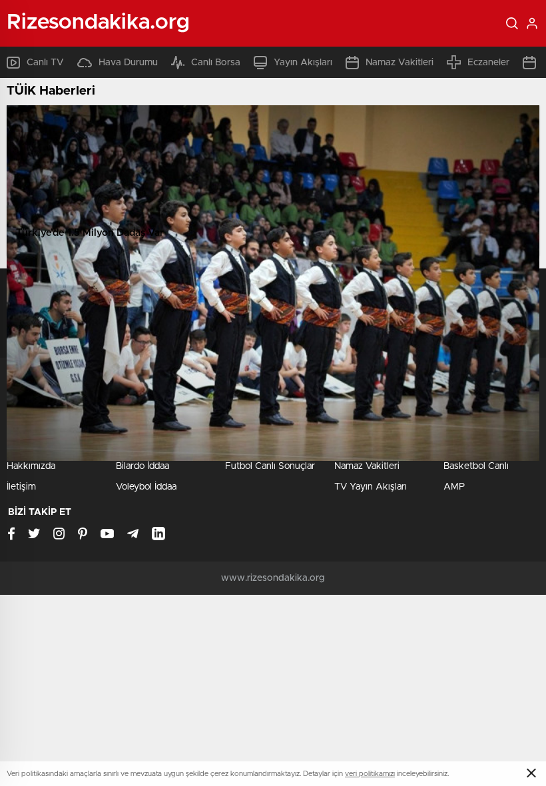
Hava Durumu (128, 62)
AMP (454, 487)
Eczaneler (488, 62)
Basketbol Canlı (476, 466)
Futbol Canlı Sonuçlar (270, 466)
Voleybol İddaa (146, 487)
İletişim (21, 487)
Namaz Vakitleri (399, 62)
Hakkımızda (31, 466)
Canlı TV (45, 62)
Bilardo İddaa (142, 466)
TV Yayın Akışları (370, 487)
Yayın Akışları (303, 62)
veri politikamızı (370, 773)
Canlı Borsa (215, 62)
